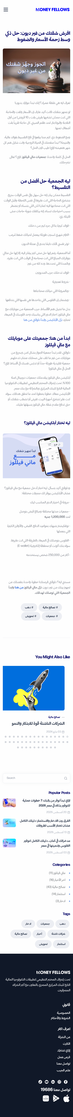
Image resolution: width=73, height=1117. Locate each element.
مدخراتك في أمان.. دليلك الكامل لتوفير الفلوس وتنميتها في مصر (47, 843)
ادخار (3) (60, 901)
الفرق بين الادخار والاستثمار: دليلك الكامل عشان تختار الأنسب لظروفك (45, 823)
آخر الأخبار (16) (57, 880)
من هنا (19, 587)
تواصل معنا (63, 1063)
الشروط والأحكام (60, 1018)
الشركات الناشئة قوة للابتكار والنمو (38, 723)
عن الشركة (64, 1037)
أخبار (39, 934)
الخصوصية (63, 1013)
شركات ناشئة (58, 934)
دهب (28, 607)
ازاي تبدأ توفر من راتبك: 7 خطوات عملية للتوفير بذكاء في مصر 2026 (46, 803)
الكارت (66, 1044)
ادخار (28, 924)
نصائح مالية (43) (56, 887)
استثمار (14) (58, 894)
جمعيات (50, 616)
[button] (67, 737)
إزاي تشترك (63, 1050)
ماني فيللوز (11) (57, 873)
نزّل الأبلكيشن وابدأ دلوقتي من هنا (43, 320)
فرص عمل (63, 1057)
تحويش (29, 616)
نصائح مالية (49, 607)
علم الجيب (63, 1070)
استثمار (61, 944)
